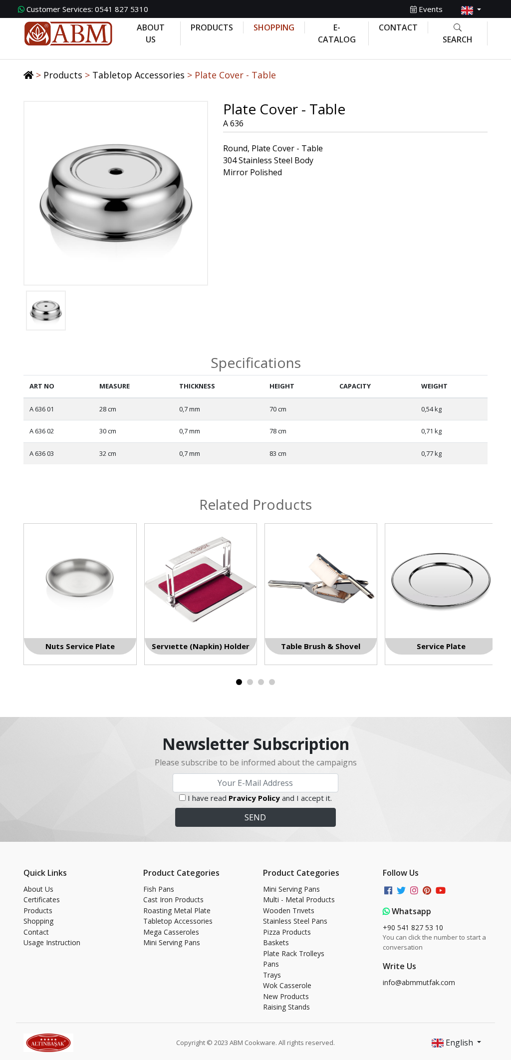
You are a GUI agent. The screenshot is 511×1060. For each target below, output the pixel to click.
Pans (271, 964)
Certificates (41, 899)
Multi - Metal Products (299, 899)
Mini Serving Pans (171, 942)
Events (430, 9)
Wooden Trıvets (288, 910)
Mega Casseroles (171, 932)
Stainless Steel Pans (295, 921)
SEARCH (458, 39)
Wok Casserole (287, 985)
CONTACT (398, 27)
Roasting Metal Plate (177, 910)
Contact (36, 932)
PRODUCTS (212, 27)
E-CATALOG (337, 33)
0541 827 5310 (87, 9)
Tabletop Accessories (138, 75)
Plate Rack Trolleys (293, 953)
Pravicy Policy (254, 798)
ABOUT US (151, 33)
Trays (272, 975)
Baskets (276, 942)
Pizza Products (287, 932)
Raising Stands (286, 1007)
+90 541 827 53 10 (413, 927)
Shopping (38, 921)
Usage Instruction (51, 942)
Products (62, 75)
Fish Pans (158, 889)
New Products (286, 996)
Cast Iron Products (173, 899)
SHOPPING (274, 27)
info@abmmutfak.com (419, 982)
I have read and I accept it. (260, 798)
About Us (38, 889)
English (459, 1042)
